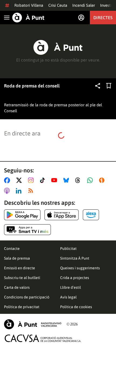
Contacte (12, 248)
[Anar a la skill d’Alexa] (91, 214)
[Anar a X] (20, 180)
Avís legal (68, 297)
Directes (102, 17)
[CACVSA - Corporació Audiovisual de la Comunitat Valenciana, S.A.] (43, 338)
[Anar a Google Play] (22, 214)
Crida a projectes (74, 278)
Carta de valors (17, 287)
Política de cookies (76, 307)
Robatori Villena (28, 5)
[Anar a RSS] (32, 191)
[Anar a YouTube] (55, 180)
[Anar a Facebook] (8, 180)
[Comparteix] (97, 86)
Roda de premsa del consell (32, 86)
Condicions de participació (26, 297)
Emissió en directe (19, 268)
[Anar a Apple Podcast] (8, 191)
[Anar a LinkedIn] (19, 191)
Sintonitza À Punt (74, 258)
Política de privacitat (21, 307)
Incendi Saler (83, 5)
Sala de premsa (17, 258)
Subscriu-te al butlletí (22, 278)
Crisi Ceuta (57, 5)
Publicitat (68, 248)
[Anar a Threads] (79, 180)
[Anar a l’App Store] (62, 214)
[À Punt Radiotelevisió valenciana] (32, 324)
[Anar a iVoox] (103, 180)
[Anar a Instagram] (32, 180)
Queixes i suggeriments (80, 268)
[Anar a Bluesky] (67, 180)
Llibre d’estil (70, 287)
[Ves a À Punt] (28, 17)
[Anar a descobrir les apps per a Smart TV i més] (27, 229)
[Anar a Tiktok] (43, 180)
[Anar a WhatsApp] (91, 180)
